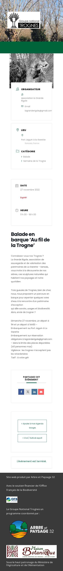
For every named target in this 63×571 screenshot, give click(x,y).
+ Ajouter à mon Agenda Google (32, 425)
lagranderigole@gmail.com (38, 110)
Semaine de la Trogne (34, 161)
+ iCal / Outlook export (32, 438)
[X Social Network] (28, 392)
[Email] (41, 392)
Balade (26, 156)
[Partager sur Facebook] (21, 392)
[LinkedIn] (34, 392)
